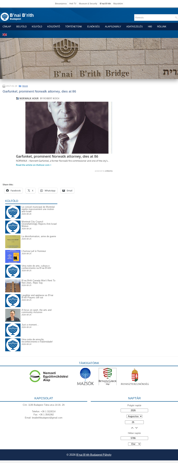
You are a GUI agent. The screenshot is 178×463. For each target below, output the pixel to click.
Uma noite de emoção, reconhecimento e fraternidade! (37, 340)
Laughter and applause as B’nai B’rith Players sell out (37, 296)
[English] (5, 34)
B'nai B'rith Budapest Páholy (93, 454)
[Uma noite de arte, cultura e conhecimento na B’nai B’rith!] (13, 267)
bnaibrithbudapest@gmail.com (47, 417)
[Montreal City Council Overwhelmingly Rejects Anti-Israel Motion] (13, 223)
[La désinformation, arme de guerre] (13, 247)
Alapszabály (113, 26)
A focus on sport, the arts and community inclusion (36, 311)
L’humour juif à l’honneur (34, 251)
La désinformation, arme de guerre (39, 236)
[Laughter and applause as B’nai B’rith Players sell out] (13, 294)
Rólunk (161, 26)
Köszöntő (53, 26)
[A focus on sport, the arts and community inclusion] (13, 321)
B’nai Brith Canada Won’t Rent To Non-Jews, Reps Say (38, 281)
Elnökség (93, 26)
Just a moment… (30, 324)
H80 (150, 26)
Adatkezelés (134, 26)
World (25, 86)
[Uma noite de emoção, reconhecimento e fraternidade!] (13, 341)
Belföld (21, 26)
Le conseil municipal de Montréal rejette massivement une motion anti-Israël (38, 209)
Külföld (37, 26)
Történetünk (73, 26)
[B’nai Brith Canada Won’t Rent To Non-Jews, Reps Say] (13, 291)
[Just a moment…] (13, 335)
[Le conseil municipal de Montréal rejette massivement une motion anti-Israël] (13, 208)
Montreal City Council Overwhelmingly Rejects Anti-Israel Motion (39, 223)
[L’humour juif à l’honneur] (13, 262)
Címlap (7, 26)
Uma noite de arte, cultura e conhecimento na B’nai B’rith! (36, 266)
